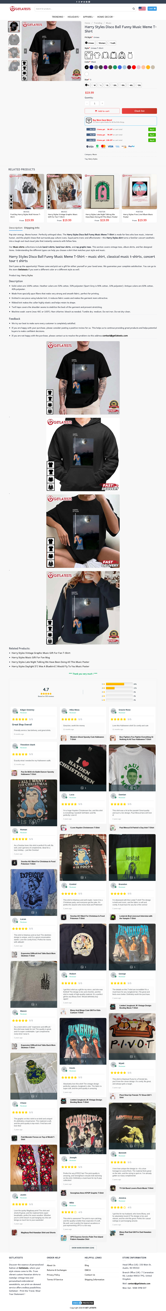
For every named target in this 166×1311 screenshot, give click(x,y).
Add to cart (103, 111)
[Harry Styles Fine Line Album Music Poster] (139, 191)
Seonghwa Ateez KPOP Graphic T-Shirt (87, 1193)
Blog (87, 1265)
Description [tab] (15, 227)
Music (108, 22)
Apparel (88, 16)
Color (87, 61)
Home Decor (105, 16)
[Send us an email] (84, 2)
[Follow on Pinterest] (87, 2)
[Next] (77, 51)
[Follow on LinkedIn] (89, 2)
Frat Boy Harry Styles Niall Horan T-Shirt (25, 215)
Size (87, 79)
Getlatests (23, 269)
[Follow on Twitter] (82, 2)
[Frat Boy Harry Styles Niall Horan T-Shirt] (26, 191)
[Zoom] (24, 77)
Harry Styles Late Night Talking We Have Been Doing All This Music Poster (102, 215)
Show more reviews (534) (83, 1247)
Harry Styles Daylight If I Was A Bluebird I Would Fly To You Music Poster (50, 666)
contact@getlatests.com (115, 335)
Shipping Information (94, 1279)
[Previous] (25, 51)
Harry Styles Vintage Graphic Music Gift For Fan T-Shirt (62, 215)
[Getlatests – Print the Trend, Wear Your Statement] (20, 9)
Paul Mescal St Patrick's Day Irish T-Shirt (136, 828)
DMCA (88, 1270)
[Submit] (134, 9)
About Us (51, 1265)
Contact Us (90, 1274)
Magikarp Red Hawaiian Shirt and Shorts (38, 1233)
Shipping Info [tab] (31, 227)
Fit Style (89, 37)
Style (87, 48)
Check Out (139, 110)
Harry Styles (92, 158)
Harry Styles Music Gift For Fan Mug (31, 657)
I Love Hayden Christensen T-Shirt (85, 828)
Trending (57, 16)
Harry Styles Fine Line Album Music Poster (138, 215)
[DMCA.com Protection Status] (83, 1302)
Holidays (73, 16)
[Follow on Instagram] (79, 2)
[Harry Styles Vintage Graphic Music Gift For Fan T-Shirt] (64, 191)
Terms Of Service (55, 1279)
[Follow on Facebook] (77, 2)
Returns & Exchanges (57, 1270)
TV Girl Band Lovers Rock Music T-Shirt (136, 1188)
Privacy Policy (53, 1274)
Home (87, 22)
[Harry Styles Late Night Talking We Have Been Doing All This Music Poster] (101, 191)
